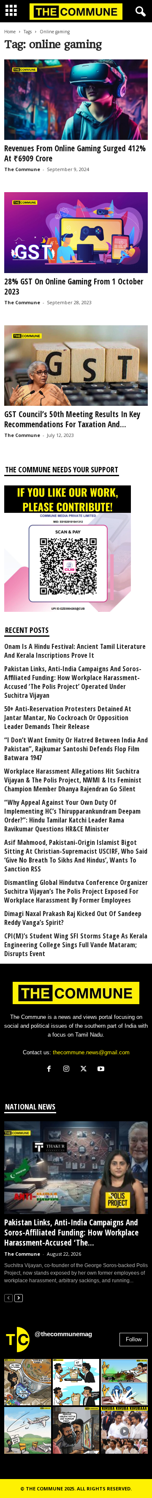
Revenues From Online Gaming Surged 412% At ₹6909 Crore (75, 153)
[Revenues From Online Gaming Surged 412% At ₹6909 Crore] (76, 99)
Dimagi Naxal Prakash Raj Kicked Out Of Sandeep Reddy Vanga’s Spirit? (72, 918)
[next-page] (18, 1297)
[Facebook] (51, 1070)
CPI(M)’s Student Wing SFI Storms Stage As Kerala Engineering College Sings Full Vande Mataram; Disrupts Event (75, 945)
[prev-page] (8, 1297)
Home (10, 32)
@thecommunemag (63, 1333)
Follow (133, 1339)
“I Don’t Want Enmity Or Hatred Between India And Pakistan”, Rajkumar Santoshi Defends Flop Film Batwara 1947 (76, 749)
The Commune (22, 169)
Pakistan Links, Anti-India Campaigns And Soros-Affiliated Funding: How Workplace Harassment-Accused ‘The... (71, 1232)
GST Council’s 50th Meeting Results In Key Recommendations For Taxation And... (72, 419)
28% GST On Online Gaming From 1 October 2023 (73, 286)
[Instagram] (68, 1070)
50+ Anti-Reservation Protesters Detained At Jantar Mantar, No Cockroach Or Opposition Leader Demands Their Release (67, 718)
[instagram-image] (27, 1382)
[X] (85, 1070)
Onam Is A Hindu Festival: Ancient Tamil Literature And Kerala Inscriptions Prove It (75, 651)
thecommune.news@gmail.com (91, 1052)
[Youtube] (102, 1070)
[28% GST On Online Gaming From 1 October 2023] (76, 232)
